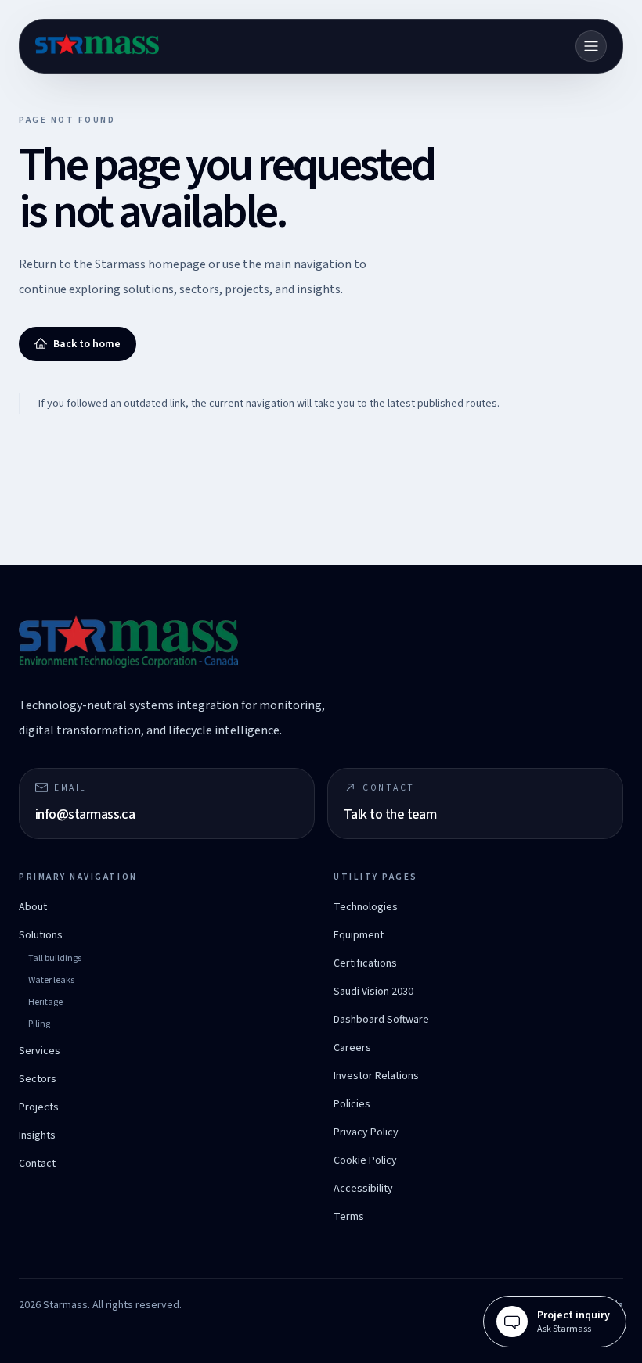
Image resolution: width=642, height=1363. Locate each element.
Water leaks (51, 980)
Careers (352, 1048)
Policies (352, 1104)
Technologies (366, 907)
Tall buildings (54, 958)
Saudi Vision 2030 (373, 991)
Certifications (365, 963)
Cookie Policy (365, 1160)
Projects (39, 1107)
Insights (37, 1135)
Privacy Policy (366, 1132)
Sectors (37, 1079)
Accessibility (363, 1188)
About (33, 907)
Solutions (41, 935)
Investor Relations (376, 1076)
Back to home (87, 344)
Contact (37, 1163)
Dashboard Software (381, 1020)
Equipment (359, 935)
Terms (349, 1217)
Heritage (45, 1002)
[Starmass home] (97, 46)
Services (39, 1051)
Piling (39, 1024)
